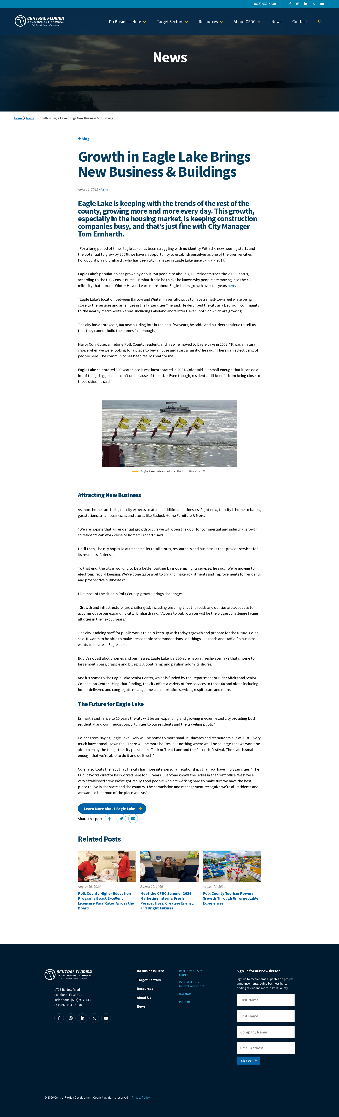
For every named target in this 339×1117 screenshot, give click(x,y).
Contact (299, 21)
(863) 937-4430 (265, 3)
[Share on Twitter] (121, 818)
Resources (145, 988)
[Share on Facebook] (109, 818)
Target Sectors (149, 980)
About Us (144, 997)
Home (18, 118)
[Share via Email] (133, 818)
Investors (185, 994)
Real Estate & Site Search (190, 973)
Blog (85, 138)
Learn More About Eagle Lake (109, 808)
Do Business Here (150, 971)
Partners (184, 1002)
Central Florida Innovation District (191, 984)
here (231, 285)
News (276, 21)
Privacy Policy (141, 1097)
